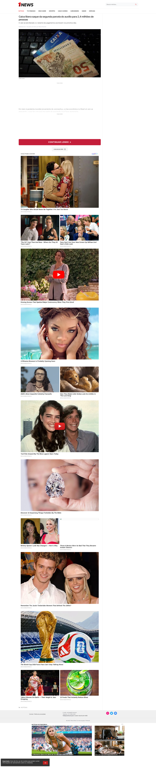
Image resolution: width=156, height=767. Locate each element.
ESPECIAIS (92, 11)
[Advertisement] (60, 95)
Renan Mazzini (42, 26)
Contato (31, 714)
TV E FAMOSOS (31, 11)
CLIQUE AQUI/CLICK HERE (81, 715)
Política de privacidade (40, 714)
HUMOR (84, 11)
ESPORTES (52, 11)
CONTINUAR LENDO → (59, 142)
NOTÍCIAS (21, 11)
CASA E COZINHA (63, 11)
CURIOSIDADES (74, 11)
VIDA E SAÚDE (42, 11)
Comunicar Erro (58, 149)
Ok (45, 763)
